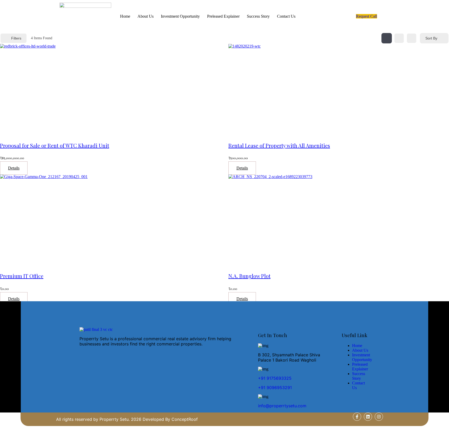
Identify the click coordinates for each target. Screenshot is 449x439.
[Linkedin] (368, 416)
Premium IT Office (21, 275)
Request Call (366, 16)
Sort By (431, 38)
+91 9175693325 (275, 378)
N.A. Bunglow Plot (249, 275)
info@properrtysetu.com (282, 405)
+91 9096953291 (275, 387)
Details (13, 168)
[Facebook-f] (357, 416)
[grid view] (386, 38)
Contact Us (286, 16)
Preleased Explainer (223, 16)
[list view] (399, 38)
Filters (16, 38)
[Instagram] (379, 416)
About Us (145, 16)
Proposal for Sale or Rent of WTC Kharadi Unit (54, 145)
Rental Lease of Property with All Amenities (279, 145)
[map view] (411, 38)
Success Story (258, 16)
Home (125, 16)
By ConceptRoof (181, 419)
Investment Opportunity (180, 16)
